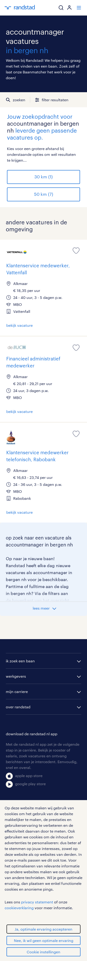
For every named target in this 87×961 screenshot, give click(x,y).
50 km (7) (43, 194)
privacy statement (37, 902)
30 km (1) (43, 176)
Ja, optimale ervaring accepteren (43, 929)
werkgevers (16, 676)
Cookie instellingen (43, 952)
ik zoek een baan (20, 661)
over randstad (18, 707)
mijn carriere (17, 691)
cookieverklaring (19, 907)
